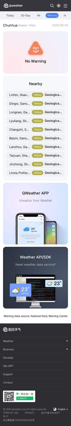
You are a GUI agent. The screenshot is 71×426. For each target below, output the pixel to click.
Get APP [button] (8, 365)
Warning (52, 15)
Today (10, 15)
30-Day (25, 15)
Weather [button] (8, 341)
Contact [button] (8, 382)
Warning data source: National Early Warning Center (36, 316)
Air (38, 15)
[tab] (35, 341)
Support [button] (8, 374)
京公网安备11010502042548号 (18, 420)
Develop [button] (8, 357)
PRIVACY (29, 412)
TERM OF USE (10, 412)
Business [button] (8, 349)
